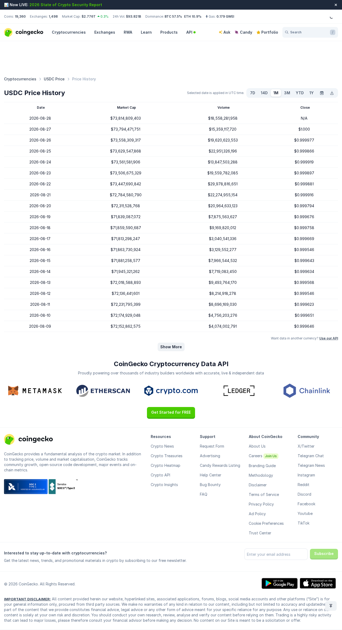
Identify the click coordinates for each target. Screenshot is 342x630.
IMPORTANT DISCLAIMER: (27, 599)
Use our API (328, 338)
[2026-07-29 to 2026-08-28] (322, 93)
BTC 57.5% (173, 16)
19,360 (20, 16)
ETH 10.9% (192, 16)
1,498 (53, 16)
